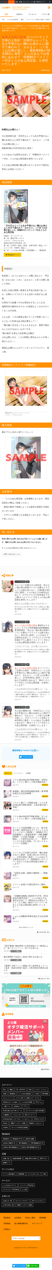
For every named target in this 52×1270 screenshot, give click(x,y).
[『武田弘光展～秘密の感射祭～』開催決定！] (7, 876)
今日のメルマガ (39, 1119)
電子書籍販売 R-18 (37, 1143)
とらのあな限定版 (25, 1094)
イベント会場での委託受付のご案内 (29, 884)
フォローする (27, 757)
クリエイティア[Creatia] (11, 1189)
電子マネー (43, 1158)
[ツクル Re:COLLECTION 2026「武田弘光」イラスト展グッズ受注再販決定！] (7, 782)
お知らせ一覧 (7, 1201)
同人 (4, 1089)
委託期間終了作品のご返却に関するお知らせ (23, 957)
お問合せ (7, 1229)
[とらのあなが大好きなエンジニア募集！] (26, 1064)
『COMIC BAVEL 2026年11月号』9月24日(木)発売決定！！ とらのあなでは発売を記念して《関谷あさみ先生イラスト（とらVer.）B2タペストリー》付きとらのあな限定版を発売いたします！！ (30, 901)
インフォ (11, 2)
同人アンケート (30, 1115)
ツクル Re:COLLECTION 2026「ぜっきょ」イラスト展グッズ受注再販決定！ (30, 817)
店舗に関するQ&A (31, 1158)
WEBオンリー (40, 2)
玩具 (30, 1089)
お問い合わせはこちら (11, 554)
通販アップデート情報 (18, 1123)
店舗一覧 (6, 1158)
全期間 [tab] (28, 773)
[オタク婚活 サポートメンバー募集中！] (26, 1040)
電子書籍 (45, 1094)
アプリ (25, 1106)
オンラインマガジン (22, 1201)
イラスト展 (19, 1098)
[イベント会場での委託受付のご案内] (7, 887)
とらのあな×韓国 (26, 1102)
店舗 (20, 2)
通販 (16, 2)
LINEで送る (34, 1266)
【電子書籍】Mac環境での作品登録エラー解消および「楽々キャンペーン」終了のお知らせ (26, 947)
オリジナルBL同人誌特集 (19, 1127)
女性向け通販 (29, 1139)
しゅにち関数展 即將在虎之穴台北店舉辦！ (30, 917)
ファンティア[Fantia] (26, 1185)
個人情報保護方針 (21, 1223)
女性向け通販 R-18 (9, 1143)
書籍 (11, 1089)
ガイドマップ (37, 1223)
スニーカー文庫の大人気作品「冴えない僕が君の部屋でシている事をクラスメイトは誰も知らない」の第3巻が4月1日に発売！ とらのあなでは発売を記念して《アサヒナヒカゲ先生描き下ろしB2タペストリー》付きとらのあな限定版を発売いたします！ (32, 592)
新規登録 (21, 1174)
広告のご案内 (30, 1218)
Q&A (44, 1174)
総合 (6, 14)
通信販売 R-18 (17, 1139)
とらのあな (4, 2)
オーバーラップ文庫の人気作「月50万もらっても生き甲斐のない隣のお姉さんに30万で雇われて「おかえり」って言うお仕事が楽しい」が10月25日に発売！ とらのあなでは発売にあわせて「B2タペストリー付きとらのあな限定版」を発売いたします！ (32, 676)
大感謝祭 (6, 1115)
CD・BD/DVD (20, 1089)
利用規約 (7, 1223)
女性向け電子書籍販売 (10, 1147)
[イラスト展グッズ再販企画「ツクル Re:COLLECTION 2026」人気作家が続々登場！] (7, 805)
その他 (36, 1094)
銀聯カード (6, 1163)
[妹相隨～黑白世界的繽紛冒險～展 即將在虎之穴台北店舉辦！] (7, 794)
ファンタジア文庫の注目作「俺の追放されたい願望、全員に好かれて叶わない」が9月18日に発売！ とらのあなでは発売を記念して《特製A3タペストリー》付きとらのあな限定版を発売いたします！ (30, 858)
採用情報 (42, 1218)
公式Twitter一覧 (8, 1205)
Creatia (5, 1127)
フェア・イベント (41, 1089)
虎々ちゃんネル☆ (38, 1201)
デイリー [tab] (8, 773)
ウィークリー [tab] (18, 773)
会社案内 (17, 1218)
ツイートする (20, 1266)
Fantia (5, 1123)
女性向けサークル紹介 (10, 1102)
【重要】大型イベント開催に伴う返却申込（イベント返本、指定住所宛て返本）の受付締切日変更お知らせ (26, 968)
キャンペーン (7, 1098)
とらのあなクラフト (9, 1185)
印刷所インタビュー (35, 1123)
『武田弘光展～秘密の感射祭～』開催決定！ (30, 874)
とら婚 (33, 2)
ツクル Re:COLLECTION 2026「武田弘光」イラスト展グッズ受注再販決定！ (30, 781)
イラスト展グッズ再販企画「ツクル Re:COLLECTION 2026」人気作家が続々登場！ (30, 804)
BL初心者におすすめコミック (12, 1110)
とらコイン (26, 2)
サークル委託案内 (9, 1174)
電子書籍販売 (23, 1143)
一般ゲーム (6, 1106)
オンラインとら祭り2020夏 (35, 1110)
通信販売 (12, 1094)
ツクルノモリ (17, 1115)
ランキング (32, 14)
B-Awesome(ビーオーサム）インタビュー (16, 1119)
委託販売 (7, 1218)
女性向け (19, 14)
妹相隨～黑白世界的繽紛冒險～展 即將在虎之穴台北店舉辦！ (30, 792)
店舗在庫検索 (17, 1158)
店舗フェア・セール (32, 1098)
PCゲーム (39, 1102)
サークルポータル (33, 1174)
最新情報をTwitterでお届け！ (26, 750)
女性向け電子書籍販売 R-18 (30, 1147)
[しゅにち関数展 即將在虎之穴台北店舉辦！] (7, 919)
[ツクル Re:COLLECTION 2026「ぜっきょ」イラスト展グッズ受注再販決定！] (7, 819)
